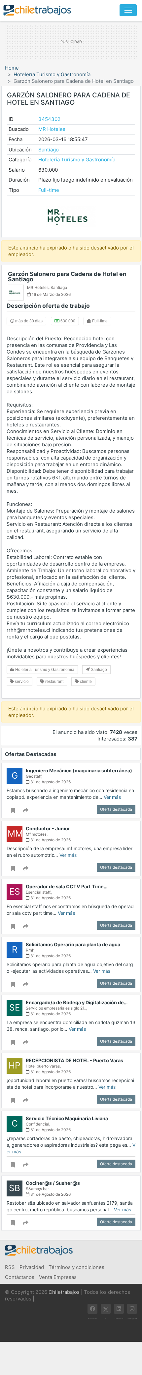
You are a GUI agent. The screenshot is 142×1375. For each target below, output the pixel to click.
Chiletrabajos (64, 1292)
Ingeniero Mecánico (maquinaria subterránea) (79, 770)
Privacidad (31, 1267)
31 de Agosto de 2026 (50, 781)
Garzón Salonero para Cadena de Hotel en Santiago (67, 276)
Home (12, 68)
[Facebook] (92, 1309)
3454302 (49, 119)
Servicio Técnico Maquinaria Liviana (67, 1118)
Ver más (112, 797)
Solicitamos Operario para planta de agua (73, 944)
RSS (10, 1267)
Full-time (48, 190)
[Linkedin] (119, 1309)
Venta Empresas (58, 1277)
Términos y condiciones (76, 1267)
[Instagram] (132, 1309)
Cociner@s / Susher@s (53, 1183)
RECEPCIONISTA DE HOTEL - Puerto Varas (74, 1060)
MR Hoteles (51, 129)
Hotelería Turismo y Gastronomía (52, 74)
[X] (106, 1309)
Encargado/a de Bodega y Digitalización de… (77, 1002)
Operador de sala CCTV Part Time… (67, 886)
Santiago (48, 149)
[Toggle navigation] (128, 10)
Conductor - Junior (48, 828)
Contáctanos (19, 1277)
